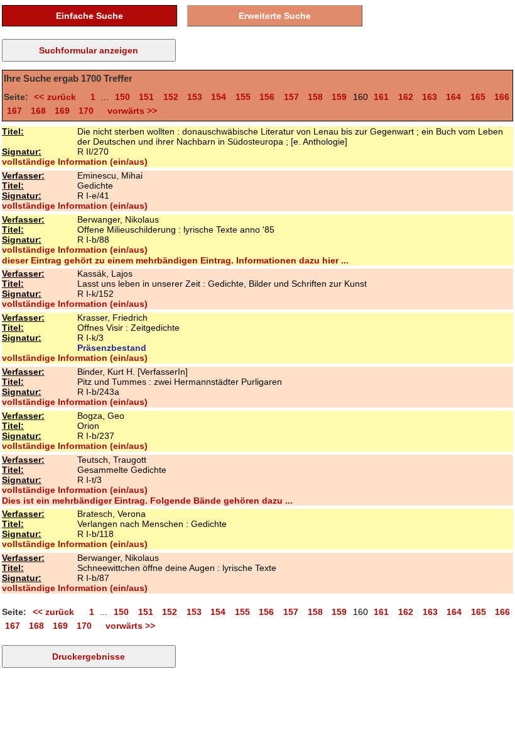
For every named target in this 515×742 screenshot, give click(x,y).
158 (315, 97)
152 (170, 97)
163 (429, 97)
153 (194, 97)
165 (477, 97)
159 (339, 97)
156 (266, 97)
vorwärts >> (129, 111)
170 (86, 111)
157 (291, 97)
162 (405, 97)
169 (62, 111)
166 (501, 97)
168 (38, 111)
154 (218, 97)
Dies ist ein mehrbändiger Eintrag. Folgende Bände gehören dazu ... (147, 501)
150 (122, 97)
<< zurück (57, 97)
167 (14, 111)
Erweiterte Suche (275, 16)
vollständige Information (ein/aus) (75, 162)
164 (453, 97)
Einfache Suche (89, 16)
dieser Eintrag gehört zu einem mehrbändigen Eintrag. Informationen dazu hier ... (175, 260)
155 (243, 97)
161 (381, 97)
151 (146, 97)
